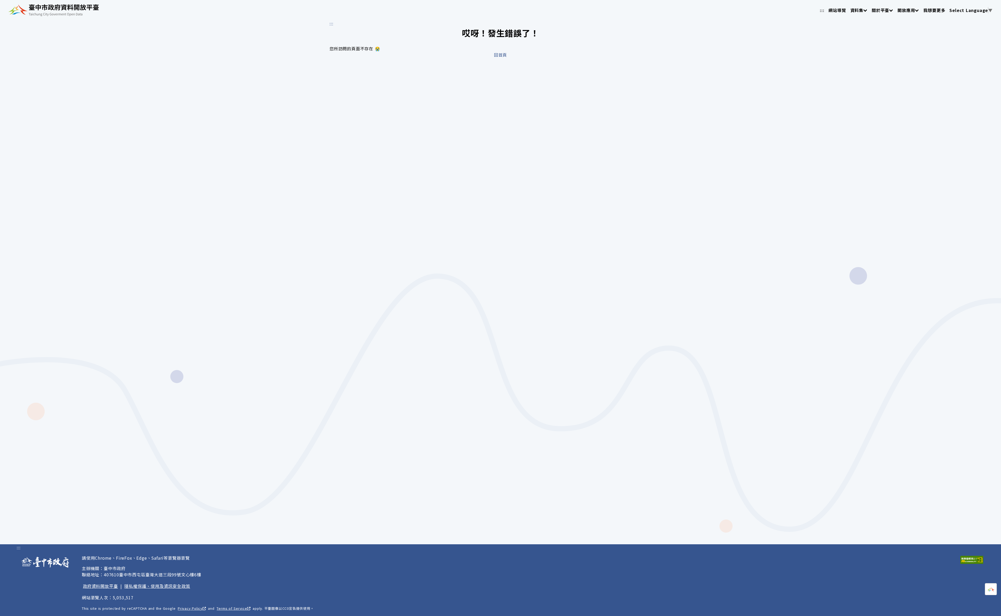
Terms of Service (232, 608)
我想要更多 (934, 10)
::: (822, 10)
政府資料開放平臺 (100, 586)
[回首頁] (53, 10)
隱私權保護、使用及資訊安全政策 (157, 586)
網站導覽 (837, 10)
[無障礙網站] (971, 560)
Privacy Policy (190, 608)
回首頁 (500, 55)
